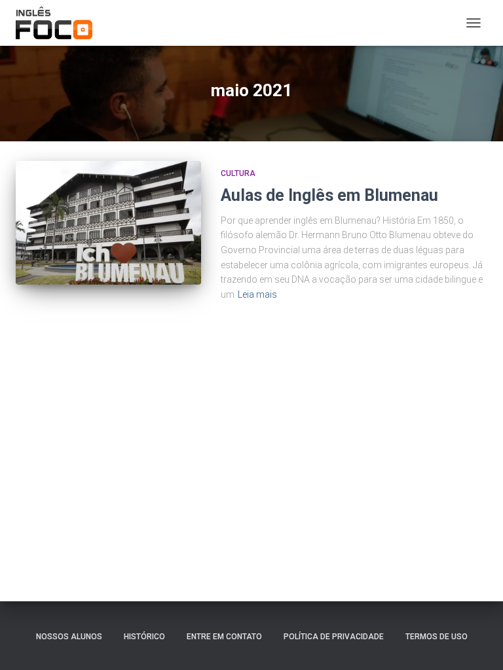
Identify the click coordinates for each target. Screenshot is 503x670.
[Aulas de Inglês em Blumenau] (108, 222)
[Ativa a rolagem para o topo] (477, 643)
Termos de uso (436, 636)
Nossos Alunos (69, 636)
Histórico (144, 636)
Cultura (238, 173)
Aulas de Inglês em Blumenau (329, 195)
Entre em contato (224, 636)
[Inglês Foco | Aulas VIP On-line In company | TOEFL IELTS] (59, 23)
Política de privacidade (334, 636)
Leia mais (257, 294)
